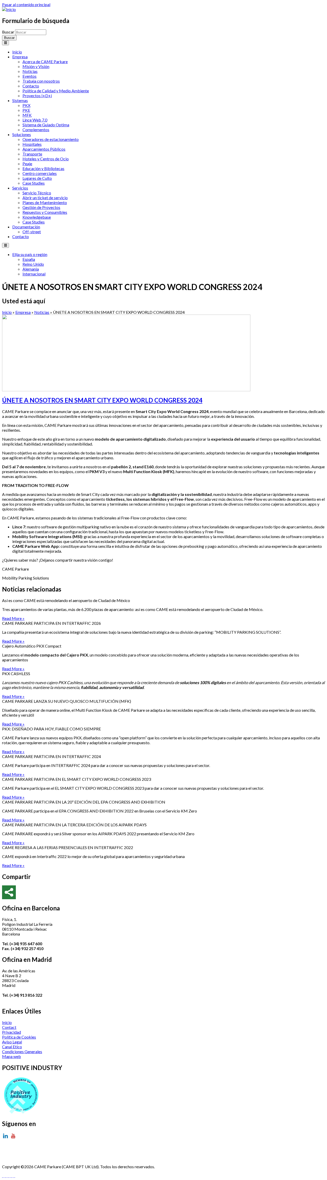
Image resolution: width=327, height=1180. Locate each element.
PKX (26, 105)
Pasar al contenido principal (26, 4)
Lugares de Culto (37, 178)
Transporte (32, 153)
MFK (27, 115)
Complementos (35, 129)
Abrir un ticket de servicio (45, 197)
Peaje (27, 163)
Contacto (30, 85)
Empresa (20, 56)
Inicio (17, 51)
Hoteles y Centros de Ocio (45, 158)
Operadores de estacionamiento (50, 139)
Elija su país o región (29, 254)
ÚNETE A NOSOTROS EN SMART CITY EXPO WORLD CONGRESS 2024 (102, 400)
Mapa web (11, 1056)
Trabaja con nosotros (41, 81)
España (28, 259)
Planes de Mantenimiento (44, 202)
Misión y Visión (35, 66)
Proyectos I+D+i (37, 95)
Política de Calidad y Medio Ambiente (55, 90)
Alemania (30, 268)
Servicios (20, 187)
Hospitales (32, 144)
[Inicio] (9, 9)
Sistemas (20, 100)
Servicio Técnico (36, 192)
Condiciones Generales (22, 1051)
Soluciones (21, 134)
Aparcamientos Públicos (43, 149)
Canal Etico (12, 1046)
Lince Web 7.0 (34, 119)
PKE (26, 110)
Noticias (30, 71)
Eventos (29, 76)
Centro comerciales (39, 173)
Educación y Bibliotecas (43, 168)
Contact (9, 1027)
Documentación (26, 226)
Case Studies (33, 183)
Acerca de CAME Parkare (45, 61)
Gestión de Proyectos (41, 207)
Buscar (8, 31)
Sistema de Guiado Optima (45, 124)
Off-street (31, 231)
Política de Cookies (19, 1036)
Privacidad (11, 1032)
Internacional (33, 273)
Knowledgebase (36, 217)
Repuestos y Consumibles (44, 212)
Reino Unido (33, 264)
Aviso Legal (12, 1041)
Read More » (13, 618)
